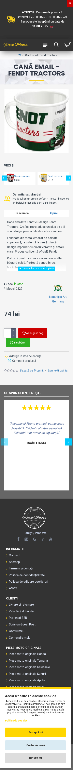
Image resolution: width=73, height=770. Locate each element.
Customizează (35, 745)
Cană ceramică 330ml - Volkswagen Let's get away (57, 176)
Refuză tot (35, 757)
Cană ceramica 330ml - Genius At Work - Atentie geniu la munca (23, 176)
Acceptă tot (35, 732)
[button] (4, 178)
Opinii (54, 213)
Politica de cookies (16, 720)
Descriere (22, 213)
